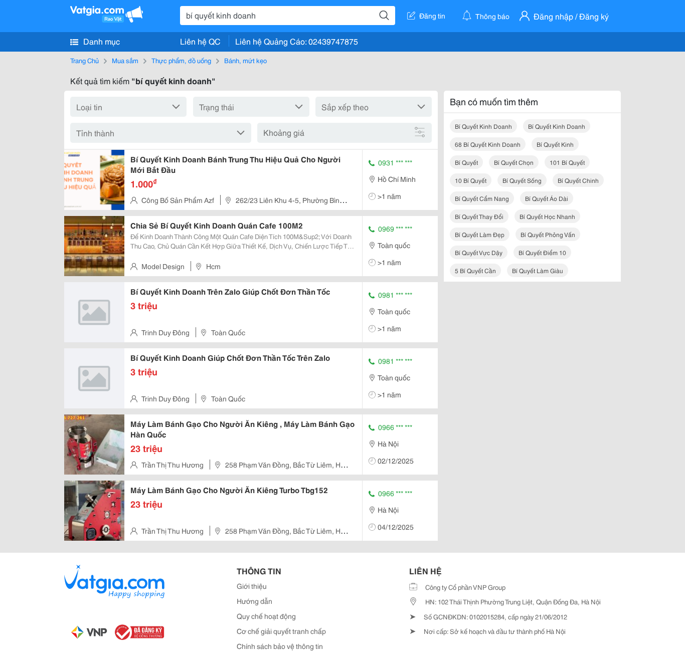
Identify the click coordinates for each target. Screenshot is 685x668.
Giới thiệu (252, 586)
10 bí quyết (470, 180)
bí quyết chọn (514, 162)
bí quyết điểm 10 (542, 252)
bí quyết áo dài (546, 198)
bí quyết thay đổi (479, 216)
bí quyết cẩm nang (482, 198)
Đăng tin (432, 16)
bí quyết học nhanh (547, 216)
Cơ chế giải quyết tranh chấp (281, 631)
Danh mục (100, 41)
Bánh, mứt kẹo (245, 60)
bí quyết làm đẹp (479, 234)
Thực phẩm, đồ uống (181, 60)
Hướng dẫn (254, 601)
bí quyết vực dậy (478, 252)
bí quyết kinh (555, 144)
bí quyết (466, 162)
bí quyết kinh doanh (483, 126)
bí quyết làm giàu (537, 270)
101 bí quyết (567, 162)
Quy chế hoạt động (266, 616)
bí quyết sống (522, 180)
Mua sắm (125, 60)
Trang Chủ (84, 60)
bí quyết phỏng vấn (548, 234)
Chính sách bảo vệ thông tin (280, 646)
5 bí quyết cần (475, 270)
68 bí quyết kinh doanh (488, 144)
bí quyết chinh (578, 180)
